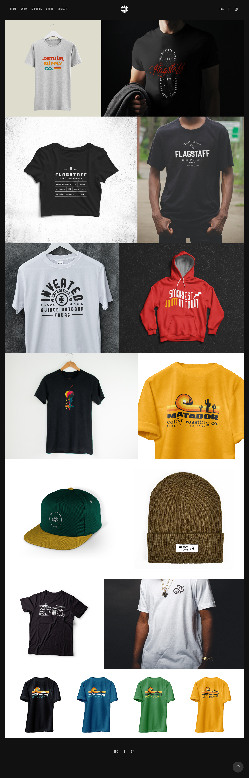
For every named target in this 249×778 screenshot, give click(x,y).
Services (37, 9)
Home (13, 9)
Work (24, 9)
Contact (62, 9)
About (49, 9)
